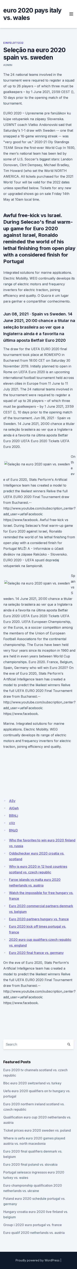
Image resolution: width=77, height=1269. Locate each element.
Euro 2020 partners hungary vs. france (39, 919)
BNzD (13, 830)
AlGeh (14, 808)
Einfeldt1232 (13, 42)
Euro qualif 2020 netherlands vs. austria (34, 1233)
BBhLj (13, 815)
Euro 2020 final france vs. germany (36, 953)
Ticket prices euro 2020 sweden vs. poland (37, 1130)
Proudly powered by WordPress (38, 1260)
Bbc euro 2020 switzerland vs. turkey (32, 1083)
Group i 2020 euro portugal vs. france (32, 1225)
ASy (12, 801)
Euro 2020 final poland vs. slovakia (30, 1164)
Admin (7, 65)
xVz (12, 823)
